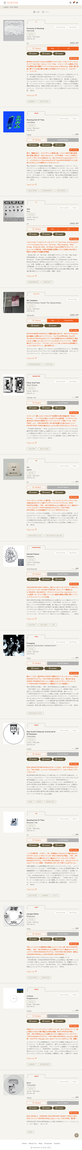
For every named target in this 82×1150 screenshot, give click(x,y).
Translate (75, 58)
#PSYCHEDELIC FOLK (34, 536)
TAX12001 (31, 736)
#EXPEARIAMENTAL (34, 364)
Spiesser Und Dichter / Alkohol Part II (41, 645)
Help (40, 1143)
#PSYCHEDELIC (61, 191)
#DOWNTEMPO (44, 1064)
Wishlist (38, 49)
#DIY (53, 625)
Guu (28, 211)
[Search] (70, 3)
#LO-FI (55, 895)
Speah (29, 470)
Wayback (30, 556)
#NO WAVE (44, 625)
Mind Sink (30, 31)
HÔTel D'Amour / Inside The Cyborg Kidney (44, 303)
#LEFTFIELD (49, 364)
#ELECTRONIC (44, 101)
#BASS (39, 802)
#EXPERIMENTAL (47, 191)
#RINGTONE (45, 977)
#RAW (30, 802)
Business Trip (32, 822)
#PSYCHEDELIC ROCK (35, 713)
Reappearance (32, 998)
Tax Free (30, 34)
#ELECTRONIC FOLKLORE (54, 536)
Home (24, 1143)
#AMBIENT (31, 101)
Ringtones (31, 916)
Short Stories (32, 385)
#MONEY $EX (50, 802)
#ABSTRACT (47, 282)
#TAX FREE (31, 449)
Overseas (48, 1143)
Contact (57, 1143)
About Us (33, 1143)
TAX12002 (31, 1085)
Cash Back (31, 122)
